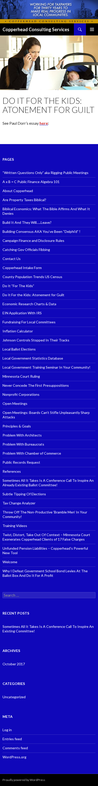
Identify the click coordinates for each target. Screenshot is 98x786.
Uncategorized (14, 697)
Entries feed (12, 739)
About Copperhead (18, 191)
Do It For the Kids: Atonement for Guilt (33, 295)
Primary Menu (92, 29)
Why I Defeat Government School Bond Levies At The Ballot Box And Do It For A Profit (45, 573)
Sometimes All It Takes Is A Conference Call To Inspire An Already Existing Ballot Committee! (48, 482)
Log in (7, 730)
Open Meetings (15, 403)
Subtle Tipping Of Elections (24, 494)
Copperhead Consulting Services (36, 29)
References (12, 471)
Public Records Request (21, 462)
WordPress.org (14, 757)
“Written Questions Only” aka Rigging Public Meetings (45, 172)
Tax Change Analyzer (19, 503)
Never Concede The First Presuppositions (36, 385)
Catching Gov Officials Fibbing (26, 249)
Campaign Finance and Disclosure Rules (33, 240)
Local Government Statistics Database (33, 358)
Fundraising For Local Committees (29, 322)
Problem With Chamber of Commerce (32, 453)
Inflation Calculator (18, 331)
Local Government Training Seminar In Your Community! (46, 367)
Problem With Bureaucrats (23, 444)
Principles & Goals (17, 426)
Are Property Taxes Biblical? (24, 200)
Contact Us (12, 258)
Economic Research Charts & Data (29, 304)
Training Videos (15, 525)
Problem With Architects (22, 435)
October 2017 (14, 664)
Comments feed (15, 748)
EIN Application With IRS (22, 313)
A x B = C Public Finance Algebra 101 (31, 182)
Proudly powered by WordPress (24, 780)
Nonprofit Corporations (21, 394)
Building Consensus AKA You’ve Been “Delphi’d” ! (41, 231)
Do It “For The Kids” (18, 286)
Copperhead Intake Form (22, 268)
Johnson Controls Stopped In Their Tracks (36, 340)
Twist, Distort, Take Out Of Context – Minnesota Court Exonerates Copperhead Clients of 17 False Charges (46, 537)
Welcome (10, 562)
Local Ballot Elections (19, 349)
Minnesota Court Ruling (21, 376)
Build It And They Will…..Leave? (27, 222)
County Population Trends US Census (32, 277)
